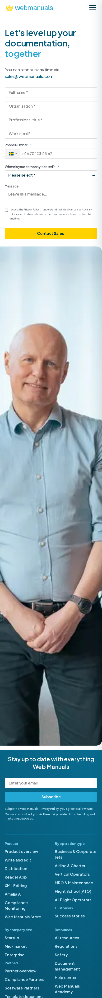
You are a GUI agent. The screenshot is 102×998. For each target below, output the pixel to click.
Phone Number (16, 145)
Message (12, 186)
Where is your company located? (30, 166)
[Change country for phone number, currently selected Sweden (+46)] (12, 153)
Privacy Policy (49, 809)
